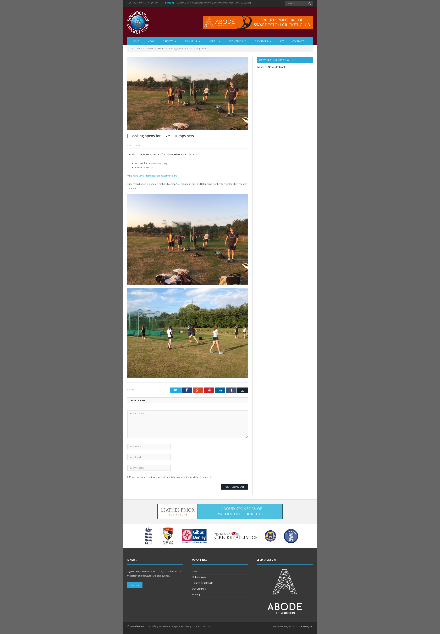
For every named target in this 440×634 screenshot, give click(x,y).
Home (135, 41)
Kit (282, 41)
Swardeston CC (138, 626)
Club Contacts (199, 577)
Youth (213, 41)
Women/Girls (237, 41)
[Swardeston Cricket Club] (138, 22)
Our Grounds (199, 588)
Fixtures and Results (202, 582)
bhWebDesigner (304, 626)
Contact (298, 41)
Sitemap (196, 594)
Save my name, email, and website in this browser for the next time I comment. (171, 477)
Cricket (168, 41)
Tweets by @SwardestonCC (271, 66)
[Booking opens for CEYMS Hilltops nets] (187, 129)
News (150, 41)
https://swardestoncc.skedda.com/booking (155, 175)
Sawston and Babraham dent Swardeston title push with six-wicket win (215, 3)
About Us (191, 41)
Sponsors (261, 41)
